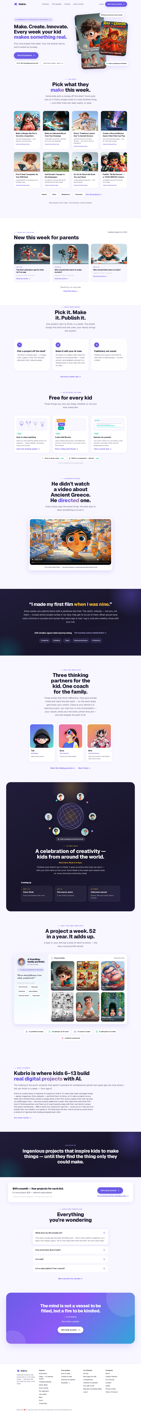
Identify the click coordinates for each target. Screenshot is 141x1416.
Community (43, 1403)
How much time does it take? (48, 1250)
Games (44, 194)
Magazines (66, 194)
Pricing (67, 4)
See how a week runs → (70, 376)
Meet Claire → (84, 768)
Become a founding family (92, 1389)
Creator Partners (111, 1377)
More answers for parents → (70, 1278)
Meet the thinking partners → (63, 768)
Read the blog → (70, 291)
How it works (78, 4)
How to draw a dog (53, 458)
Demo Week (43, 1385)
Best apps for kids (89, 1377)
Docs (41, 1400)
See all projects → (94, 194)
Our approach (44, 1391)
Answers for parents (90, 1383)
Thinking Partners (45, 1382)
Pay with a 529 (88, 1386)
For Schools (110, 1380)
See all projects (24, 55)
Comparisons (88, 1380)
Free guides (56, 4)
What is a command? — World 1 (84, 458)
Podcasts (79, 194)
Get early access (115, 4)
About (108, 1373)
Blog (40, 1397)
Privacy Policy (111, 1389)
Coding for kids (66, 1377)
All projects (43, 1373)
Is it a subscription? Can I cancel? (50, 1268)
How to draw (65, 1373)
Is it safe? (39, 1259)
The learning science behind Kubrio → (90, 633)
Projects (45, 4)
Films (54, 194)
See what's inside (22, 1118)
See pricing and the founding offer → (113, 1196)
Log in (101, 4)
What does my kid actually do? (48, 1233)
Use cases (43, 1394)
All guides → (65, 1383)
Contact (108, 1383)
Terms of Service (112, 1392)
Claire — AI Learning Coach (46, 1378)
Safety (108, 1386)
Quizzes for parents (68, 1380)
